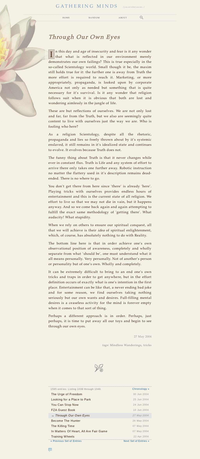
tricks (147, 345)
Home (66, 17)
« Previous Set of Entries (66, 441)
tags (105, 345)
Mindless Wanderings (126, 345)
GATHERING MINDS (87, 6)
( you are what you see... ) (133, 7)
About (123, 17)
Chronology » (140, 389)
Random (94, 17)
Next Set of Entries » (136, 441)
